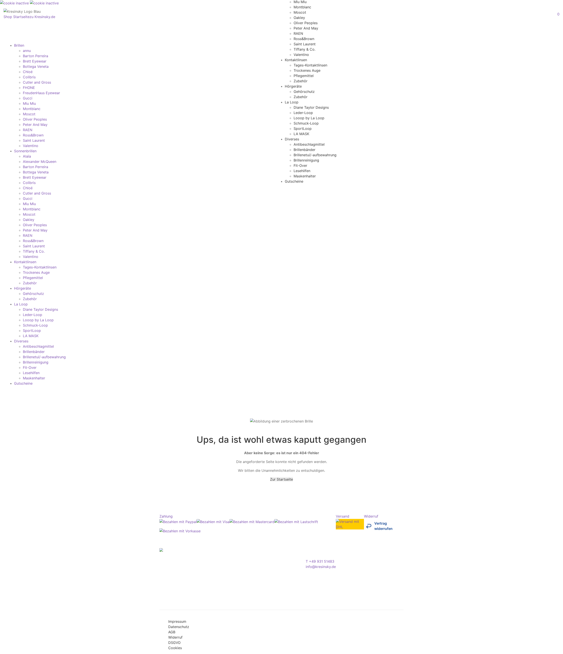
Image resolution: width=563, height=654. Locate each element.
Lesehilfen (302, 170)
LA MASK (301, 133)
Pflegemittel (304, 75)
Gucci (27, 98)
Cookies (175, 648)
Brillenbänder (304, 149)
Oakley (299, 17)
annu (27, 50)
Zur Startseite (281, 479)
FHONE (29, 87)
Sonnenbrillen (25, 151)
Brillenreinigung (306, 160)
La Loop (291, 102)
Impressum (177, 621)
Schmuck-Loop (306, 123)
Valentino (301, 54)
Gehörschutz (304, 91)
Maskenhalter (305, 176)
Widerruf (175, 637)
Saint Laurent (305, 44)
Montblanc (302, 7)
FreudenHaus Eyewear (41, 93)
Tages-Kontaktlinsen (310, 65)
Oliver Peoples (306, 22)
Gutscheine (294, 181)
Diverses (292, 139)
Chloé (28, 72)
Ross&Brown (304, 38)
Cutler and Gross (37, 82)
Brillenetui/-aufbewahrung (315, 154)
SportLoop (303, 128)
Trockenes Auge (307, 70)
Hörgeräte (293, 86)
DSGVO (174, 642)
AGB (171, 632)
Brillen (19, 45)
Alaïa (27, 156)
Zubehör (300, 81)
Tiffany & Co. (304, 49)
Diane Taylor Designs (311, 107)
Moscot (300, 12)
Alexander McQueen (39, 161)
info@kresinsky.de (321, 566)
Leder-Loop (303, 112)
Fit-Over (300, 165)
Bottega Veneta (36, 66)
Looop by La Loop (309, 118)
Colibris (29, 77)
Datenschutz (178, 627)
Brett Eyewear (34, 61)
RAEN (298, 33)
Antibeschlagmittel (309, 144)
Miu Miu (29, 103)
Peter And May (306, 28)
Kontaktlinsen (296, 59)
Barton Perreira (35, 56)
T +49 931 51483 (320, 561)
